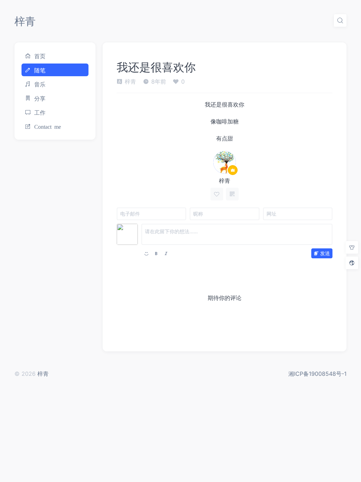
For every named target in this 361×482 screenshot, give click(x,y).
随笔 (39, 70)
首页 (39, 56)
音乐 (39, 84)
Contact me (47, 126)
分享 (39, 98)
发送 (325, 253)
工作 (39, 112)
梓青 (25, 21)
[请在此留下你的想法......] (236, 234)
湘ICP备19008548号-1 (317, 373)
